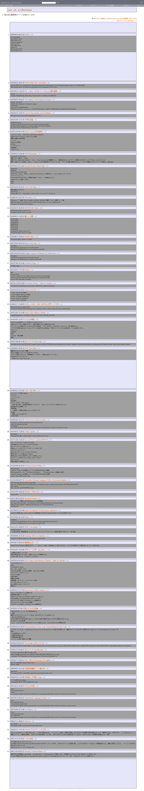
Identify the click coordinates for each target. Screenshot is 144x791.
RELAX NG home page (33, 342)
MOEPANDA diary (32, 208)
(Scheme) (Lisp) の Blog (33, 466)
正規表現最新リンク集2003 (35, 668)
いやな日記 (29, 739)
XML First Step (30, 348)
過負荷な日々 (30, 542)
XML (130, 18)
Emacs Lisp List (30, 290)
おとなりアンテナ (122, 20)
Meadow (109, 18)
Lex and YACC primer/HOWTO (36, 440)
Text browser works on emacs (35, 420)
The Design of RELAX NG (34, 643)
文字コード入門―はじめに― (36, 550)
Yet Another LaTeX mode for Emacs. (38, 100)
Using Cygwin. (30, 431)
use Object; (29, 709)
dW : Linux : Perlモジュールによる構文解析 (41, 91)
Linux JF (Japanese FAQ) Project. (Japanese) (41, 510)
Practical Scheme (30, 498)
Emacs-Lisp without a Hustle (35, 313)
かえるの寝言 (30, 319)
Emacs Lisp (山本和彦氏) (34, 132)
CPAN (27, 34)
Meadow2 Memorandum (33, 751)
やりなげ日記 (30, 686)
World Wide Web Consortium (35, 83)
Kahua (27, 270)
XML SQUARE (30, 390)
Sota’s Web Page (30, 187)
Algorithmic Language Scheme (36, 698)
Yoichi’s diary (29, 237)
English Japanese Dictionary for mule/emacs (40, 253)
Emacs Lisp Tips (31, 243)
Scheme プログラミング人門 (35, 730)
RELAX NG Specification (34, 650)
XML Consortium (31, 527)
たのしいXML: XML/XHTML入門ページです (42, 304)
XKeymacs (28, 197)
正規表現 (125, 18)
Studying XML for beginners (35, 536)
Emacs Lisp (116, 18)
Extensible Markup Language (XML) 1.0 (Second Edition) (45, 480)
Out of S (28, 721)
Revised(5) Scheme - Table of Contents (38, 283)
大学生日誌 (29, 120)
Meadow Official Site (32, 492)
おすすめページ (132, 20)
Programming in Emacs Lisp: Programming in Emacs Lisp (46, 627)
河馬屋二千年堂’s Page (33, 677)
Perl (121, 18)
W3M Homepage (31, 154)
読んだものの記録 (31, 608)
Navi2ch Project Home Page (35, 166)
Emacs (27, 517)
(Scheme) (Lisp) (30, 263)
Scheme (135, 18)
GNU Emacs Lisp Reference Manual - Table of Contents (45, 560)
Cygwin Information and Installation (38, 113)
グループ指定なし (101, 18)
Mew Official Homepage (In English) (38, 660)
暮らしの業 (29, 216)
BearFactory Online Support (35, 590)
